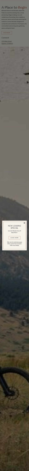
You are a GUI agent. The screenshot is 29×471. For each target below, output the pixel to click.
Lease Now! (14, 237)
